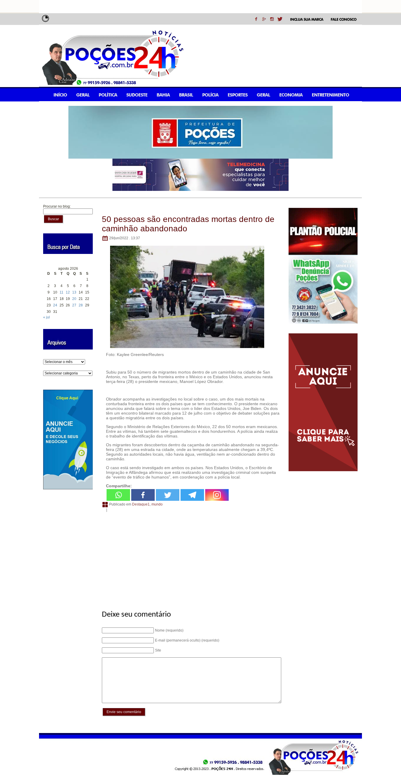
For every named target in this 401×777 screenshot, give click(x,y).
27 (74, 305)
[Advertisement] (190, 558)
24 (55, 305)
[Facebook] (143, 495)
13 (74, 292)
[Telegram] (192, 495)
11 (61, 292)
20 (74, 299)
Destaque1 (141, 504)
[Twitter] (167, 495)
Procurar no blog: (57, 206)
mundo (157, 504)
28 (81, 305)
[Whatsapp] (118, 495)
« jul (46, 317)
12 (68, 292)
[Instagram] (217, 495)
